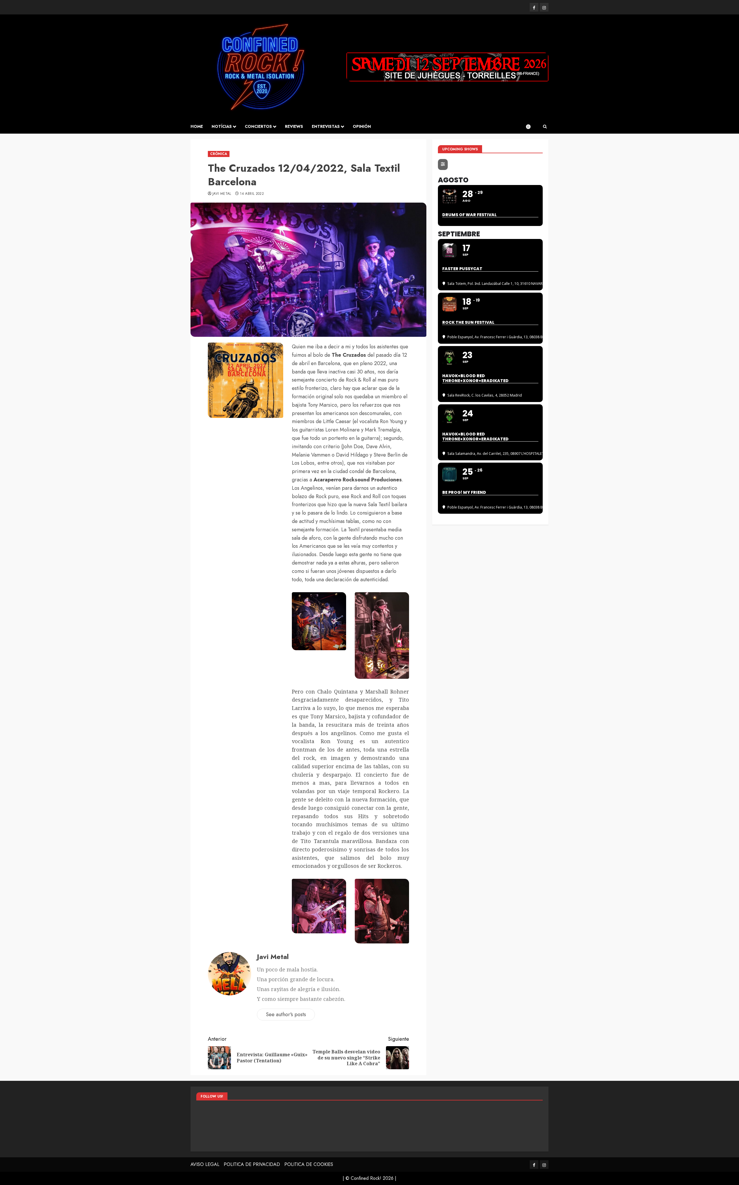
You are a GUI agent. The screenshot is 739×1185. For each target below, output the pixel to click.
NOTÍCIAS (222, 126)
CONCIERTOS (258, 126)
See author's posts (286, 1014)
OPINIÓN (362, 126)
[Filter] (443, 164)
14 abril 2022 (252, 194)
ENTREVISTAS (326, 126)
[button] (544, 126)
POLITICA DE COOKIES (308, 1164)
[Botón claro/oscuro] (531, 127)
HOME (197, 126)
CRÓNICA (218, 153)
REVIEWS (294, 126)
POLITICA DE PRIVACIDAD (252, 1164)
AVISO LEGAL (205, 1164)
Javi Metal (221, 194)
